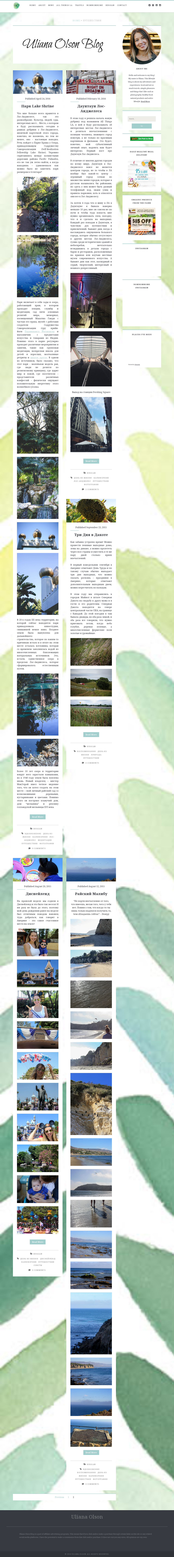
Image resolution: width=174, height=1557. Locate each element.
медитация (45, 840)
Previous (59, 1497)
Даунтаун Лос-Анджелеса (91, 82)
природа (96, 754)
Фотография (47, 843)
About (42, 5)
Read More (39, 817)
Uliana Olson (87, 1516)
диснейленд (47, 1258)
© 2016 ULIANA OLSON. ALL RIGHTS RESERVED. (87, 1554)
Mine (51, 5)
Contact (122, 5)
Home (32, 5)
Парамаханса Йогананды (40, 331)
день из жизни (83, 478)
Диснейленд (38, 869)
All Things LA (64, 5)
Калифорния (40, 837)
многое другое (38, 357)
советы (38, 1265)
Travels (79, 5)
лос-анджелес (82, 481)
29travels (137, 364)
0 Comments (39, 848)
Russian (110, 5)
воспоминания (86, 751)
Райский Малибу (91, 869)
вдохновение (33, 833)
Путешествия (30, 843)
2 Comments (92, 489)
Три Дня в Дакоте (91, 510)
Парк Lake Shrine (38, 82)
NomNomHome (95, 5)
